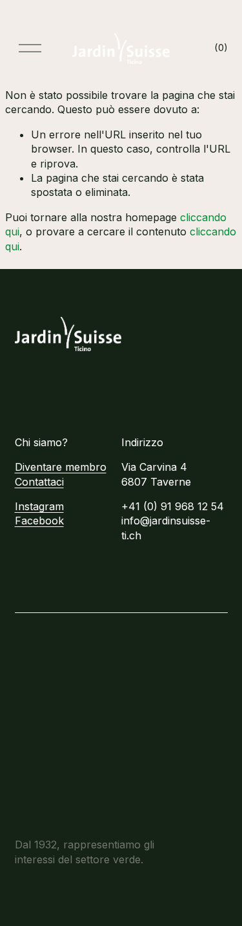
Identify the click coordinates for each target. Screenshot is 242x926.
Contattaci (39, 481)
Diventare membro (60, 466)
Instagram (39, 506)
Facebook (39, 520)
